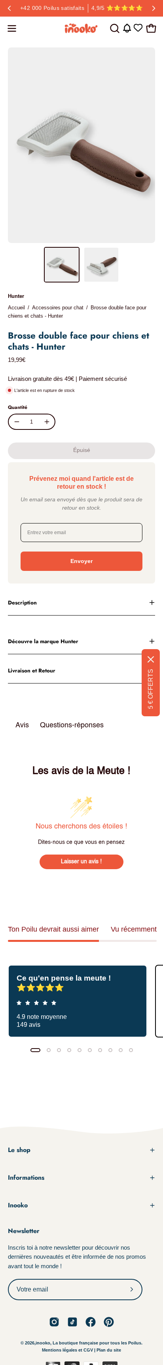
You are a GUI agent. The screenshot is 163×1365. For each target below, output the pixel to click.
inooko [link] (43, 1343)
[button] (113, 28)
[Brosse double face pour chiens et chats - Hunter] (62, 264)
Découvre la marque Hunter (43, 641)
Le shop (19, 1149)
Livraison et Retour (31, 670)
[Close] (151, 659)
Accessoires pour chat (57, 308)
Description (22, 602)
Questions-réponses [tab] (72, 725)
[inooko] (81, 28)
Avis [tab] (22, 725)
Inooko (18, 1205)
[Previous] (9, 8)
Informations (26, 1177)
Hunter (16, 296)
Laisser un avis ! (81, 861)
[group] (81, 8)
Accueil (16, 308)
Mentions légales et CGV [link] (68, 1350)
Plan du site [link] (109, 1350)
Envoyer (81, 561)
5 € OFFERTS (150, 689)
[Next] (153, 8)
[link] (54, 1322)
